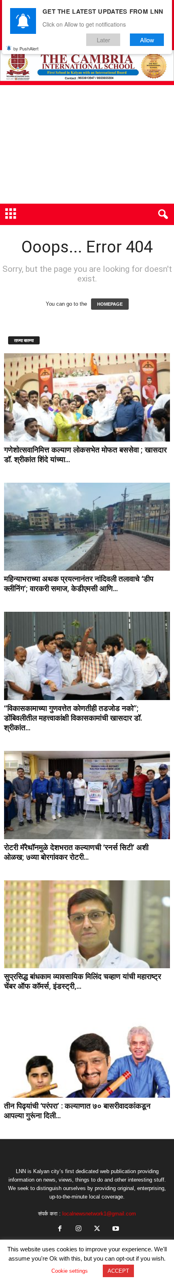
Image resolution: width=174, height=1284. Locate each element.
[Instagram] (78, 1229)
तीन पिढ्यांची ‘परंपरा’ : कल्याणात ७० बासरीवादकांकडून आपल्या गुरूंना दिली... (77, 1111)
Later (103, 39)
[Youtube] (114, 1229)
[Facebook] (60, 1229)
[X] (97, 1229)
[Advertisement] (87, 144)
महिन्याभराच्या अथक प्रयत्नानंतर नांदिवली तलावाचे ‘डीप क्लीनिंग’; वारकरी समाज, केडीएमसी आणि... (78, 583)
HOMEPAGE (110, 304)
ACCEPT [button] (118, 1271)
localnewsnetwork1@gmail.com (99, 1214)
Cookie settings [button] (69, 1271)
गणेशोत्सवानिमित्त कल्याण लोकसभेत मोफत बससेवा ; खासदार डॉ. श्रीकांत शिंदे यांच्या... (85, 454)
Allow (147, 39)
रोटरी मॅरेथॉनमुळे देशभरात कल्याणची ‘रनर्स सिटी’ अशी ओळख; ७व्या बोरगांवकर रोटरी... (76, 852)
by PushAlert (25, 48)
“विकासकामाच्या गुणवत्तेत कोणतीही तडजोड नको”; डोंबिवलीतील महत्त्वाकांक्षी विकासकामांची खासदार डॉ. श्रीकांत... (73, 718)
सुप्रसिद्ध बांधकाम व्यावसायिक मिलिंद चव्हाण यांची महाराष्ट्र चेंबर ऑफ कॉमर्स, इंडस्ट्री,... (82, 981)
